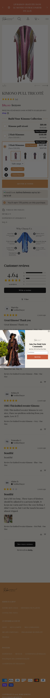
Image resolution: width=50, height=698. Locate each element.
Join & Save (37, 357)
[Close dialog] (48, 331)
